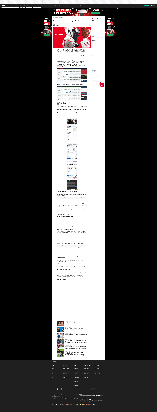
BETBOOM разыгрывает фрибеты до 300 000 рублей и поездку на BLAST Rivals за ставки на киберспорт (97, 44)
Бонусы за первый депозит (66, 372)
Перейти (95, 85)
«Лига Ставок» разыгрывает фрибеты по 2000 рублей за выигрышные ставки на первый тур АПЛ (97, 76)
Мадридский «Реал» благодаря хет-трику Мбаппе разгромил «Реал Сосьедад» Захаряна (97, 24)
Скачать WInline (86, 368)
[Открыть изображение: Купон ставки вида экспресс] (72, 93)
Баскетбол (53, 377)
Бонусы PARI (75, 369)
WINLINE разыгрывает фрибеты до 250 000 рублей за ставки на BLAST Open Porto (98, 47)
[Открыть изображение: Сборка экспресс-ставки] (72, 153)
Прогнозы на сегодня (98, 365)
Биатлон (53, 372)
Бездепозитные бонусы (66, 369)
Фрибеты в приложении (66, 368)
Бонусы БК (75, 365)
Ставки (54, 18)
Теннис (53, 369)
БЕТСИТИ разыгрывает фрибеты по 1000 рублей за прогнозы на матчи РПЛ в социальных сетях (97, 72)
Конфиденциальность (90, 361)
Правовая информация (97, 361)
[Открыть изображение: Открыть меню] (72, 128)
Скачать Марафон (86, 372)
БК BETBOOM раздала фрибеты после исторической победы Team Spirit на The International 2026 (97, 65)
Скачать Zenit (86, 377)
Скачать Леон (86, 373)
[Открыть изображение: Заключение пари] (72, 178)
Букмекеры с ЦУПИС (65, 377)
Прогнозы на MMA (97, 372)
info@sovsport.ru (63, 397)
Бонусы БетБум (76, 368)
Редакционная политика (82, 361)
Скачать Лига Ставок (87, 376)
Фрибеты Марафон (76, 385)
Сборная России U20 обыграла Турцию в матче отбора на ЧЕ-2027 (97, 34)
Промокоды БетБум (76, 376)
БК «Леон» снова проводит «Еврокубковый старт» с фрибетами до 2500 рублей (97, 55)
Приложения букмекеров (87, 365)
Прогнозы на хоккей (98, 368)
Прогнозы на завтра (98, 376)
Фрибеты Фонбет (76, 381)
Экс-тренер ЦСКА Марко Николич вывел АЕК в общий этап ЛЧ (97, 27)
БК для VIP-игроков (65, 376)
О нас (65, 361)
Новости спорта (54, 365)
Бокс (52, 373)
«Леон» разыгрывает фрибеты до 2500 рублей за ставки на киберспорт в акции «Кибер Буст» (97, 51)
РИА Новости (99, 395)
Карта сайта (103, 361)
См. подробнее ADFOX (88, 399)
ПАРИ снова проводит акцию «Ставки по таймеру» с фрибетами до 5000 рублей (97, 61)
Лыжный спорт (54, 376)
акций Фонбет (63, 261)
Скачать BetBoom (86, 369)
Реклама (76, 361)
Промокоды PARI (76, 373)
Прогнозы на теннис (98, 369)
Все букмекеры (65, 373)
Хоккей (53, 368)
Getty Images (95, 395)
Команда (72, 361)
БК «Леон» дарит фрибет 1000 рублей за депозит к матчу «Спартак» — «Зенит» (97, 68)
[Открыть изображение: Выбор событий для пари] (72, 75)
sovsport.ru (97, 393)
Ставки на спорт (65, 365)
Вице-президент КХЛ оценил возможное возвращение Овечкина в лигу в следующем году (97, 31)
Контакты (69, 361)
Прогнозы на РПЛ (97, 373)
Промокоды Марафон (76, 377)
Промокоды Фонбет (76, 372)
